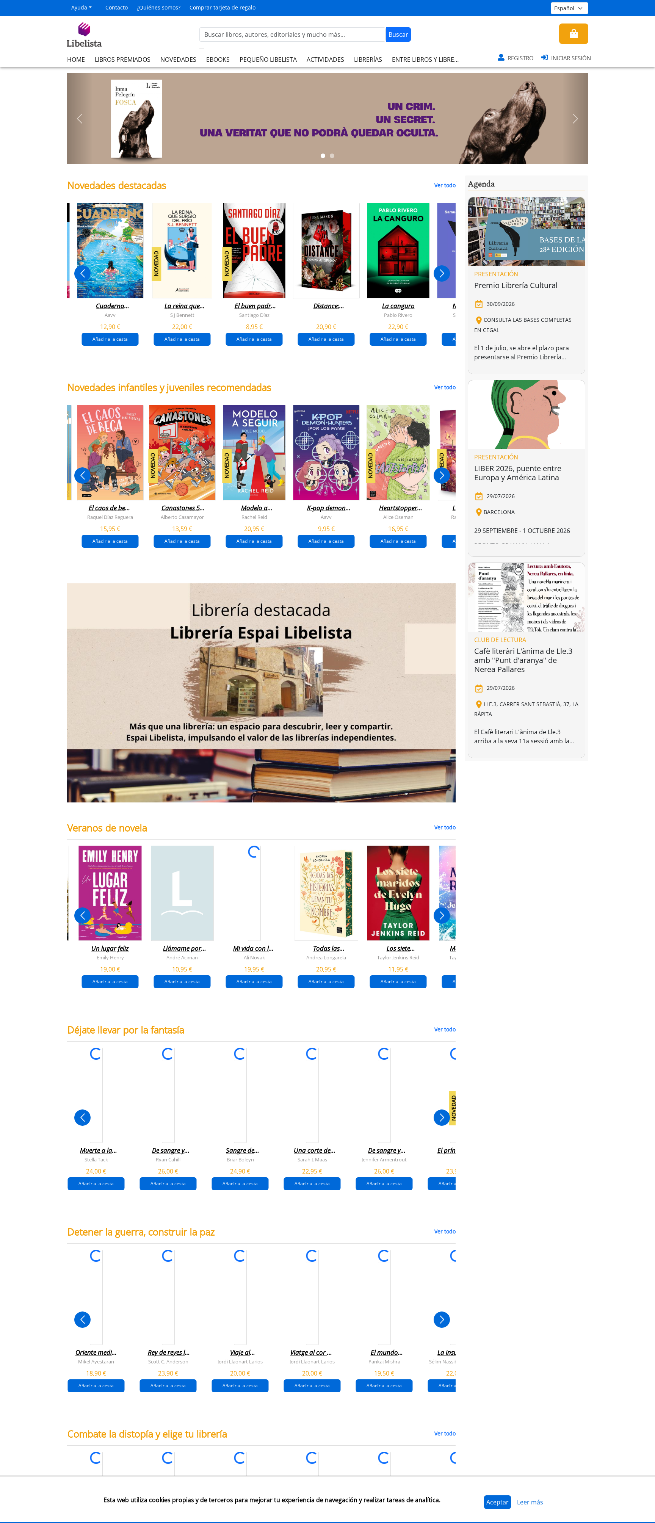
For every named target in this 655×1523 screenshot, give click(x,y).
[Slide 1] (323, 156)
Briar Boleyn (240, 1159)
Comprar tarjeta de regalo (222, 7)
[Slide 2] (332, 156)
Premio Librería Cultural (516, 285)
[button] (80, 118)
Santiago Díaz (254, 315)
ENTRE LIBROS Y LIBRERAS (428, 59)
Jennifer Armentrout (384, 1159)
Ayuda (79, 7)
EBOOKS (218, 59)
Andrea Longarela (326, 957)
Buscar (398, 34)
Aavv (110, 315)
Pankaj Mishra (384, 1361)
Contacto (116, 7)
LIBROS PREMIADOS (122, 59)
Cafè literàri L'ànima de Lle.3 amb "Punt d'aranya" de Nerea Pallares (523, 660)
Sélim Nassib (443, 1361)
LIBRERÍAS (368, 59)
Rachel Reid (254, 517)
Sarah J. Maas (312, 1159)
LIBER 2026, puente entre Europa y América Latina (517, 473)
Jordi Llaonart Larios (240, 1361)
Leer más (530, 1502)
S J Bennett (182, 315)
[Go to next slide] (442, 273)
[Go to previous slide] (82, 273)
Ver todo (445, 185)
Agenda (481, 184)
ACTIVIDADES (325, 59)
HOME (76, 59)
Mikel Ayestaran (96, 1361)
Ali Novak (254, 957)
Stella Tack (96, 1159)
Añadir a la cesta (110, 339)
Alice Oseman (398, 517)
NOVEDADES (178, 59)
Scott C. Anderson (168, 1361)
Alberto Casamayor (182, 517)
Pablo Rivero (398, 315)
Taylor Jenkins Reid (398, 957)
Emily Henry (110, 957)
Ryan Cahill (168, 1159)
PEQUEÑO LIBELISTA (268, 59)
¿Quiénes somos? (158, 7)
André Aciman (182, 957)
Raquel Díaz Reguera (110, 517)
